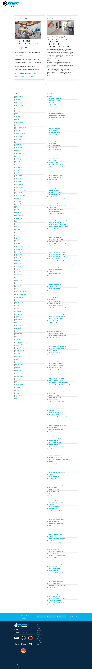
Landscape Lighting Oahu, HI (55, 352)
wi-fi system (17, 336)
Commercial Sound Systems (54, 604)
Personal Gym (17, 305)
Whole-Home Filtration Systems (54, 444)
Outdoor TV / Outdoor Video (55, 104)
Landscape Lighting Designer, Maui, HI (57, 294)
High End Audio (17, 173)
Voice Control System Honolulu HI (56, 329)
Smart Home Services (19, 227)
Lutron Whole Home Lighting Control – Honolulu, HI (60, 459)
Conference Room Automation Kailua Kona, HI (59, 335)
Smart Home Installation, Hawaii (56, 318)
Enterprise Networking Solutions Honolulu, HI (58, 243)
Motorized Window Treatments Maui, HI (57, 472)
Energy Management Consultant (20, 127)
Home (38, 624)
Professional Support (18, 144)
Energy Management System (54, 410)
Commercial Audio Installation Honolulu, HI (58, 256)
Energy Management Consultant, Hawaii (57, 369)
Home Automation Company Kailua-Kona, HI (58, 416)
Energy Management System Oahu (56, 412)
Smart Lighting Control (19, 102)
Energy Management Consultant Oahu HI (57, 222)
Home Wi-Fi (17, 251)
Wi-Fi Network (17, 306)
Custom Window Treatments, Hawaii (57, 305)
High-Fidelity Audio (18, 285)
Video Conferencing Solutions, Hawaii (57, 200)
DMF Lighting (53, 121)
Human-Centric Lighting (53, 500)
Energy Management (18, 192)
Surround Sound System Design (55, 583)
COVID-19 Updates (52, 525)
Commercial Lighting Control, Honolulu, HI (58, 425)
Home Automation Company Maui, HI (31, 20)
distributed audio (18, 263)
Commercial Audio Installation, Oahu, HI (57, 254)
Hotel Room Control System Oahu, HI (57, 339)
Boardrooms (39, 634)
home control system (18, 333)
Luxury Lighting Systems (55, 111)
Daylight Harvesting (18, 167)
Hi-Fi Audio (17, 223)
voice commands (54, 58)
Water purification (18, 354)
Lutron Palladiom (52, 478)
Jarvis (16, 220)
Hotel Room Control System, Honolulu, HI (58, 341)
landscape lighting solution (19, 325)
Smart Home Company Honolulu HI (56, 267)
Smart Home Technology (19, 117)
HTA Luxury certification (19, 272)
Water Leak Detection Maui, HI (55, 489)
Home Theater (17, 100)
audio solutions (17, 367)
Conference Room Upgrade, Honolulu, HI (57, 438)
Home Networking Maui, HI (55, 301)
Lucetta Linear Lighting (54, 119)
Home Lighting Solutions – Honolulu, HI (57, 346)
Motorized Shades (52, 393)
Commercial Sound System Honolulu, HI (57, 376)
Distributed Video (18, 311)
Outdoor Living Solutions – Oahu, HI (57, 324)
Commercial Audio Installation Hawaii (57, 252)
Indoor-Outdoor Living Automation (56, 113)
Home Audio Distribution (53, 173)
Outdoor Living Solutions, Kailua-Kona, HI (58, 555)
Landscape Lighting (18, 147)
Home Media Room (18, 237)
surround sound (18, 159)
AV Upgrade (17, 226)
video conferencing (18, 344)
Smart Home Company (19, 184)
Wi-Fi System (17, 339)
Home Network (17, 162)
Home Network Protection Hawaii (56, 572)
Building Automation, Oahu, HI (56, 215)
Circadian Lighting (18, 131)
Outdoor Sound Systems (53, 453)
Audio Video (17, 282)
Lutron (16, 108)
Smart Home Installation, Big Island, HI (57, 314)
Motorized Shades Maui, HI (55, 395)
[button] (46, 659)
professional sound (18, 370)
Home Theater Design (19, 215)
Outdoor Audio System (19, 179)
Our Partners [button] (39, 638)
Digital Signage (51, 431)
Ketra (16, 373)
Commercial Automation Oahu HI (56, 237)
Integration (17, 244)
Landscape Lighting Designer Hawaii (57, 297)
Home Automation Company (20, 20)
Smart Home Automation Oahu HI (56, 168)
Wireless (16, 296)
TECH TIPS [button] (39, 640)
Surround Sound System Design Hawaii (57, 585)
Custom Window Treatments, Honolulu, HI (58, 307)
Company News (52, 262)
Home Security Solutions (55, 136)
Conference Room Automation (54, 331)
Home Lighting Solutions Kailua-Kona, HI (58, 348)
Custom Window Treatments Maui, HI (57, 309)
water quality (17, 359)
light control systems (18, 395)
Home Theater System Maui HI (55, 181)
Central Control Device (19, 207)
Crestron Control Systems (55, 145)
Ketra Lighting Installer (53, 440)
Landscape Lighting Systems (55, 98)
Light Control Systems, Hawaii (56, 510)
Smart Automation (18, 150)
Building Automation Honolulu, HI (56, 209)
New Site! (16, 398)
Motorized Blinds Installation (54, 517)
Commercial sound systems (20, 364)
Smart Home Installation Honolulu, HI (57, 316)
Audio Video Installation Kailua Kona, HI (57, 542)
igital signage (17, 387)
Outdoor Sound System (19, 187)
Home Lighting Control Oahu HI (56, 230)
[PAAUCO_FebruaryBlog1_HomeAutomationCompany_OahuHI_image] (60, 27)
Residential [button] (38, 628)
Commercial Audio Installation (20, 195)
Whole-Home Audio (18, 156)
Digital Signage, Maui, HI (54, 433)
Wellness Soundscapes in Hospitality (57, 117)
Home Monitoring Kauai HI (55, 273)
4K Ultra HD (17, 224)
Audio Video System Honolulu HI (56, 288)
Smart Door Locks (18, 260)
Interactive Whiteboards (19, 246)
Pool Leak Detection (54, 160)
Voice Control (17, 130)
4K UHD (16, 277)
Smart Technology (18, 283)
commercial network (18, 334)
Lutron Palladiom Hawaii (54, 480)
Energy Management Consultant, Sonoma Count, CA (60, 371)
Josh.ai (51, 153)
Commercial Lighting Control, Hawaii (57, 547)
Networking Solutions (53, 527)
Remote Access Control (54, 100)
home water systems (18, 356)
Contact (38, 644)
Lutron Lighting (17, 385)
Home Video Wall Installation (55, 109)
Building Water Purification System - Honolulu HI (59, 589)
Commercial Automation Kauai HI (56, 239)
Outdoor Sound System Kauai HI (56, 284)
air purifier (17, 345)
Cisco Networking (53, 147)
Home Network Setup (54, 130)
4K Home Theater (18, 252)
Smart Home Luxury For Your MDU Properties (60, 17)
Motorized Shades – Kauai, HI (55, 397)
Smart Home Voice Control (55, 149)
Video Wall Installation (19, 314)
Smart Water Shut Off (19, 302)
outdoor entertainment (19, 319)
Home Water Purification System (55, 596)
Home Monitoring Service (19, 258)
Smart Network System (19, 288)
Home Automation (31, 76)
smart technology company (20, 393)
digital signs (17, 390)
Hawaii (16, 189)
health (16, 361)
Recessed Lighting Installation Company (22, 362)
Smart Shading (17, 138)
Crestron (16, 113)
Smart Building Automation (19, 196)
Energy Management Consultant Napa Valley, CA (59, 220)
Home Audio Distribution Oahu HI (56, 177)
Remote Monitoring (18, 212)
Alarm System (17, 229)
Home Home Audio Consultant (20, 190)
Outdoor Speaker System (19, 257)
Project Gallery (39, 642)
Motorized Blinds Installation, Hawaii (57, 519)
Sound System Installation (53, 406)
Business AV (17, 240)
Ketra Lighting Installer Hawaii (55, 442)
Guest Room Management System (55, 591)
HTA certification (18, 271)
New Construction (18, 170)
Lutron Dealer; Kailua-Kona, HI (56, 534)
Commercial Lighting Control (54, 423)
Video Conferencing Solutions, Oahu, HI (57, 205)
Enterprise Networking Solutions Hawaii (57, 245)
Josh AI (16, 275)
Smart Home (17, 110)
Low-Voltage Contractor (19, 141)
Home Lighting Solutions (19, 155)
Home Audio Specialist (53, 579)
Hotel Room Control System (54, 337)
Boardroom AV (17, 128)
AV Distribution (17, 238)
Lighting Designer (18, 111)
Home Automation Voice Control (55, 600)
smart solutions (17, 353)
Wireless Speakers (18, 286)
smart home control (18, 331)
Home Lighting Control (19, 114)
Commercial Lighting (18, 136)
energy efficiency (18, 351)
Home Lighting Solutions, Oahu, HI (56, 551)
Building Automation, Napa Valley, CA (57, 213)
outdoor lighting (17, 323)
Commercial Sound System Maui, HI (57, 378)
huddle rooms (17, 299)
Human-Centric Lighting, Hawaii (56, 502)
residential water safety (19, 378)
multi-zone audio (18, 328)
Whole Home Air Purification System (55, 380)
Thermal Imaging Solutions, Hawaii (56, 523)
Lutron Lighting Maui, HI (54, 463)
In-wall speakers (18, 243)
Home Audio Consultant (53, 354)
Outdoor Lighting (18, 153)
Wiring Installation (18, 139)
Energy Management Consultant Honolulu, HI (58, 226)
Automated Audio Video (19, 234)
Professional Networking (19, 221)
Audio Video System (52, 286)
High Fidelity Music (18, 218)
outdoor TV (17, 322)
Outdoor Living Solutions (19, 297)
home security (17, 379)
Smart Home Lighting (18, 203)
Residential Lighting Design (54, 399)
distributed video (18, 265)
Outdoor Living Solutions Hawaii (56, 322)
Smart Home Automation (19, 96)
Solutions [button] (38, 636)
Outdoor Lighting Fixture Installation (57, 106)
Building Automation (52, 207)
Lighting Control (17, 99)
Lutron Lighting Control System (54, 495)
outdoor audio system (19, 327)
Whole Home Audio (18, 175)
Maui (16, 381)
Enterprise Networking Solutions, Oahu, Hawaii (59, 247)
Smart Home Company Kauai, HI (56, 269)
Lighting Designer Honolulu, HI (56, 192)
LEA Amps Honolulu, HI (54, 476)
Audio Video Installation (53, 540)
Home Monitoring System (53, 418)
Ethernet (16, 206)
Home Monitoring (18, 266)
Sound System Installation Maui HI (56, 408)
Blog (37, 646)
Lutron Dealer (51, 532)
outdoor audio (17, 317)
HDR (16, 255)
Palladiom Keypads (18, 204)
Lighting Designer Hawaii (55, 188)
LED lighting (17, 396)
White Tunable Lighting (19, 186)
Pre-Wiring (17, 172)
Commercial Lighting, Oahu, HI (56, 506)
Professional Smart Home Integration (57, 115)
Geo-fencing (17, 235)
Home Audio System (52, 536)
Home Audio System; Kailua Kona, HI (57, 538)
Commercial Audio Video (19, 105)
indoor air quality (18, 347)
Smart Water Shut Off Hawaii (55, 568)
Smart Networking (18, 289)
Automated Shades (18, 280)
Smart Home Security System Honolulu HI (58, 277)
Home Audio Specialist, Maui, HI (56, 581)
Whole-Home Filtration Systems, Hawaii (57, 446)
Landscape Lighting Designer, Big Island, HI (58, 292)
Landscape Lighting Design (19, 384)
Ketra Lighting (53, 143)
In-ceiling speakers (18, 241)
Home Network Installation (19, 249)
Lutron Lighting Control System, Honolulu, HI (58, 497)
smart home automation (19, 330)
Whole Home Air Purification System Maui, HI (58, 382)
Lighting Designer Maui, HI (55, 194)
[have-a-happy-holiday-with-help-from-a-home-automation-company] (28, 30)
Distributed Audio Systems (55, 128)
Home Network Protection (54, 570)
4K (15, 232)
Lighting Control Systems (55, 132)
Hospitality (39, 632)
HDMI (16, 164)
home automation (18, 148)
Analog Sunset (17, 176)
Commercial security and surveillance (21, 291)
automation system (18, 198)
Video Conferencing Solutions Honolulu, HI (58, 198)
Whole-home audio (18, 342)
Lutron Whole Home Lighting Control (55, 457)
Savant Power (53, 102)
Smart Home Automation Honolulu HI (57, 166)
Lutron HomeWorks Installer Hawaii (57, 450)
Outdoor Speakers (18, 181)
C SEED (16, 320)
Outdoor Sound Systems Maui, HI (56, 455)
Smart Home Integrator (19, 337)
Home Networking (18, 178)
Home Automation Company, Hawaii (57, 260)
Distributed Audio (18, 313)
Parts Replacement (18, 210)
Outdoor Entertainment (19, 122)
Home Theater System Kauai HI (56, 183)
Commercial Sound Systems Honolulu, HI (58, 606)
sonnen (16, 300)
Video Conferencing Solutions (20, 125)
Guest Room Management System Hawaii (58, 594)
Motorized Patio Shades (53, 465)
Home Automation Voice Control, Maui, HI (58, 602)
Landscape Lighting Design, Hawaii (56, 493)
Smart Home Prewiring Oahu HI (56, 429)
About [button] (38, 626)
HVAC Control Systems (53, 512)
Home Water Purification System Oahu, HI (58, 598)
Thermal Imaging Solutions (54, 521)
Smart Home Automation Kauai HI (56, 164)
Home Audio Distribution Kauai (56, 175)
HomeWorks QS (18, 375)
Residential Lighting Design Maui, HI (57, 401)
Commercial (39, 630)
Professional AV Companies (55, 134)
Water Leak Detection (19, 376)
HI (15, 382)
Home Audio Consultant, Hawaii (56, 356)
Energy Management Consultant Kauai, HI (58, 224)
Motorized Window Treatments (20, 124)
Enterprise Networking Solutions (20, 294)
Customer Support (18, 142)
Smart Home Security (19, 268)
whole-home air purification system (21, 348)
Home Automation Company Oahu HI (64, 18)
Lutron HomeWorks (18, 201)
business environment (19, 368)
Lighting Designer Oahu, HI (55, 190)
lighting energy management (20, 350)
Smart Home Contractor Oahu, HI (56, 564)
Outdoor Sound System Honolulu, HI (57, 282)
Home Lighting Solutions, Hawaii (56, 559)
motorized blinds (18, 392)
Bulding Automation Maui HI (55, 211)
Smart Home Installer (19, 145)
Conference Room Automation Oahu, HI (57, 333)
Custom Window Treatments (54, 303)
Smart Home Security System (54, 275)
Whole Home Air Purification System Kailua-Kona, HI (60, 384)
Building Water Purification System (55, 587)
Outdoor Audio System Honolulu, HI (57, 485)
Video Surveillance (18, 269)
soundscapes (17, 365)
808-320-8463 (16, 629)
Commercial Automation (19, 97)
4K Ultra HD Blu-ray (18, 254)
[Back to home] (10, 4)
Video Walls (17, 316)
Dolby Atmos (17, 161)
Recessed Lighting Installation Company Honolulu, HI (60, 391)
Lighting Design (17, 116)
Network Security (18, 308)
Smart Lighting (17, 107)
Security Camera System (55, 156)
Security (16, 303)
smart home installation (19, 274)
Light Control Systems (53, 508)
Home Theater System (19, 217)
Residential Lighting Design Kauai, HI (57, 403)
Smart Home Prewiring (53, 427)
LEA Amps (51, 474)
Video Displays (17, 165)
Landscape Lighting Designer (20, 193)
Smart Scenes (17, 209)
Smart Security (17, 119)
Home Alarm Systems (54, 158)
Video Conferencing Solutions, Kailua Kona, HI (59, 203)
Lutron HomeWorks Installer (54, 448)
